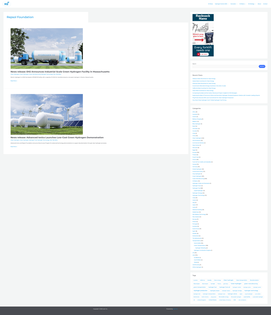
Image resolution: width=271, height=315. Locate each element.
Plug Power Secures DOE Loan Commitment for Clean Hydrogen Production (213, 97)
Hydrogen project (215, 290)
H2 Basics (195, 181)
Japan (194, 205)
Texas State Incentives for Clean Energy (203, 90)
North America (205, 296)
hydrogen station (226, 290)
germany (225, 283)
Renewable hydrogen (236, 296)
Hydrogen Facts (197, 185)
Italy (194, 202)
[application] (227, 3)
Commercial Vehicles (198, 143)
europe (213, 283)
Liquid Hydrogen (198, 190)
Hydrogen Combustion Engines (202, 250)
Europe (194, 152)
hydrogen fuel (212, 287)
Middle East (196, 212)
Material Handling (197, 209)
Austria (194, 116)
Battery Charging (197, 119)
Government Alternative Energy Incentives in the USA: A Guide (209, 85)
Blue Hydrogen (196, 123)
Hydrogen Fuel (33, 140)
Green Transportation (199, 245)
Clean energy (217, 280)
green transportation (200, 287)
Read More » (14, 81)
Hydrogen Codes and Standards (201, 183)
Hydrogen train (196, 293)
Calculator (195, 128)
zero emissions (242, 300)
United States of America (225, 300)
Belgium (195, 121)
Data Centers (196, 145)
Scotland (195, 226)
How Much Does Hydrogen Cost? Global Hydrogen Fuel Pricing (209, 100)
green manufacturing (251, 283)
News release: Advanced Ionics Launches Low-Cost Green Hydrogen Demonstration (57, 137)
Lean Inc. (175, 309)
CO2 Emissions (197, 140)
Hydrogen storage (237, 290)
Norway (195, 219)
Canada (195, 131)
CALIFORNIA (197, 260)
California (202, 280)
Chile (194, 133)
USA (54, 74)
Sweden (195, 233)
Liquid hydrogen (249, 293)
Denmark (195, 147)
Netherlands (196, 296)
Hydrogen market (237, 287)
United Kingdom (201, 300)
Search (194, 63)
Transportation (196, 240)
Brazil (194, 126)
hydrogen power (257, 287)
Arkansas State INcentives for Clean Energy (204, 83)
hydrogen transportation (209, 293)
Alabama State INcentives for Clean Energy (204, 78)
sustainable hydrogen (258, 296)
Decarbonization (254, 280)
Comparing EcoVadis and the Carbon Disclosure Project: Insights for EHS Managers (215, 93)
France (194, 159)
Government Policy (198, 171)
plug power (213, 296)
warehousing (196, 264)
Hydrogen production (200, 290)
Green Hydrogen (24, 74)
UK (193, 252)
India (194, 197)
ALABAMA (196, 257)
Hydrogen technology (251, 290)
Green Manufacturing (34, 74)
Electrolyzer (205, 283)
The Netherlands (197, 238)
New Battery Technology (199, 214)
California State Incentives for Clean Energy (204, 88)
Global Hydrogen (197, 169)
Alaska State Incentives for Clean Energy (203, 81)
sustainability (247, 296)
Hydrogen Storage (197, 193)
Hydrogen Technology (47, 74)
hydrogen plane (247, 287)
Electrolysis (197, 283)
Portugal (195, 224)
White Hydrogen (197, 267)
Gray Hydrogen (196, 173)
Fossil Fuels (196, 157)
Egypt (194, 150)
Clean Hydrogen (15, 74)
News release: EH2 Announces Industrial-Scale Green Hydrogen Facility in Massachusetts (60, 71)
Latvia (194, 207)
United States (213, 300)
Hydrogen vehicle (232, 294)
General (195, 164)
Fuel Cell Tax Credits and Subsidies (202, 162)
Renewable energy (224, 296)
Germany (195, 166)
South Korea (196, 228)
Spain (194, 231)
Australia (195, 114)
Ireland (194, 200)
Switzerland (196, 235)
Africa (194, 112)
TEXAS (195, 262)
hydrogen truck (221, 293)
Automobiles (197, 243)
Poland (194, 221)
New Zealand (196, 216)
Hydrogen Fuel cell (224, 287)
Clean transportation (241, 280)
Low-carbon (258, 293)
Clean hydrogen (228, 280)
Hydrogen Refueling (200, 248)
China (194, 135)
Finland (195, 154)
